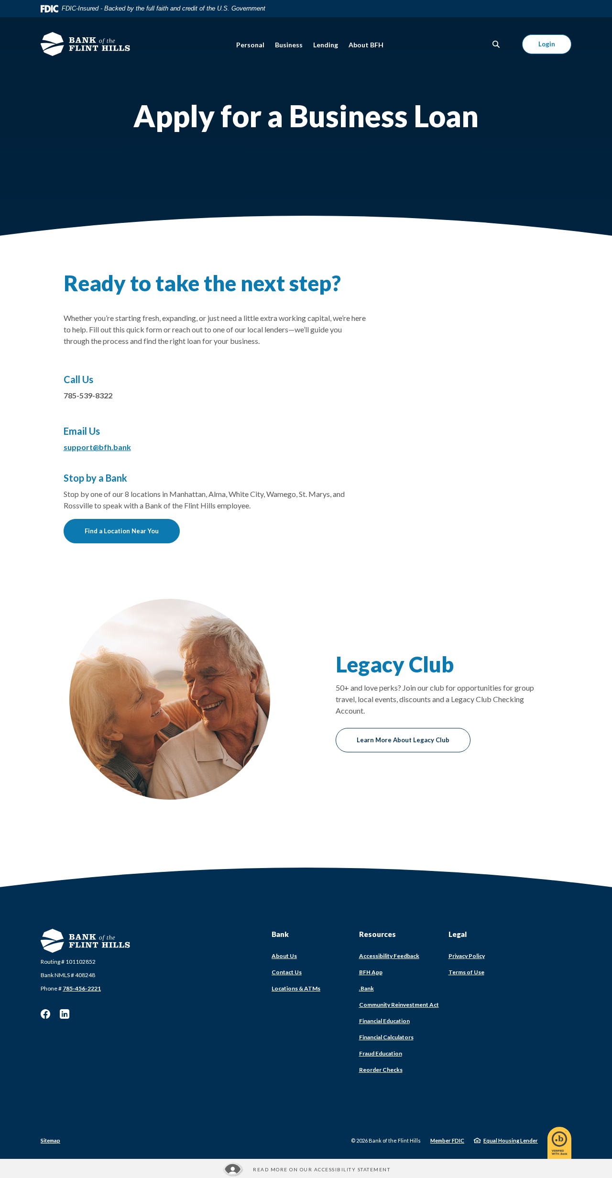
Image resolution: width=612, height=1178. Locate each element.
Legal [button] (457, 934)
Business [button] (289, 45)
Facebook (45, 1014)
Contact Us (287, 972)
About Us (284, 955)
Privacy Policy (466, 955)
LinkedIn (64, 1014)
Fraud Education (380, 1053)
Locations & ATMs (296, 988)
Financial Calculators (386, 1037)
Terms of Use (466, 972)
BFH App (370, 972)
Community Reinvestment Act (399, 1004)
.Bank (366, 988)
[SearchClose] (496, 44)
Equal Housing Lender (510, 1140)
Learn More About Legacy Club (403, 740)
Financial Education (384, 1020)
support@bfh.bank (97, 446)
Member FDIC (447, 1140)
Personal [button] (250, 45)
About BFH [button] (366, 45)
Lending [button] (325, 45)
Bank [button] (280, 934)
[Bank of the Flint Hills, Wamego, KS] (86, 44)
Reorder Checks (381, 1069)
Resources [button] (377, 934)
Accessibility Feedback (389, 955)
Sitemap (50, 1140)
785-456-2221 (82, 988)
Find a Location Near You (122, 531)
